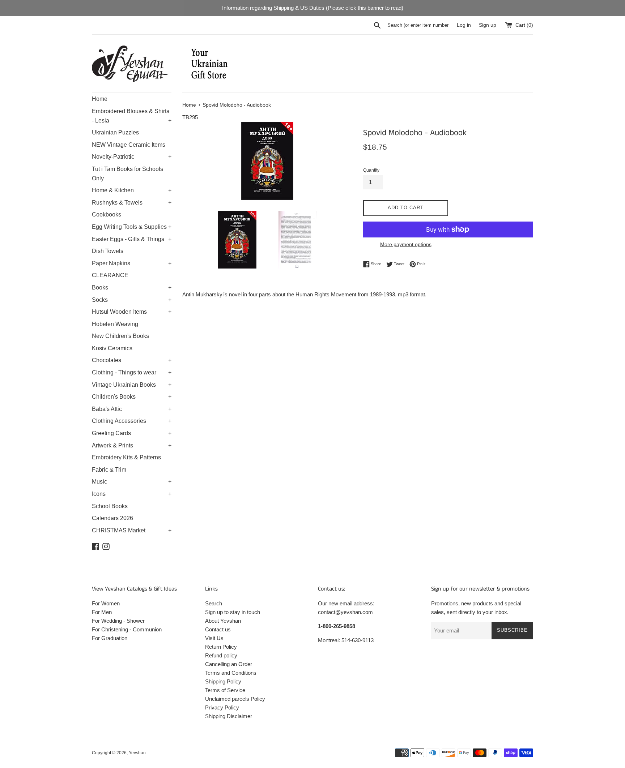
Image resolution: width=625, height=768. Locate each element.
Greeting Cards (131, 433)
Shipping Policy (223, 681)
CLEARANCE (110, 275)
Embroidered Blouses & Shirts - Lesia (131, 116)
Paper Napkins (131, 263)
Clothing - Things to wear (131, 372)
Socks (131, 300)
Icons (131, 494)
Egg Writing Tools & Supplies (131, 227)
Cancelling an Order (228, 664)
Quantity (371, 170)
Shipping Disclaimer (228, 716)
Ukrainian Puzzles (115, 132)
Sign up (487, 25)
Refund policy (221, 655)
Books (131, 287)
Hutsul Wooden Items (131, 312)
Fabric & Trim (109, 470)
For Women (106, 603)
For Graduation (109, 638)
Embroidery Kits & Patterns (126, 457)
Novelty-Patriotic (131, 157)
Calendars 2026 (112, 518)
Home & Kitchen (131, 190)
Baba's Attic (131, 409)
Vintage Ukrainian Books (131, 385)
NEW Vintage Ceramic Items (128, 145)
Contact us (218, 629)
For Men (102, 612)
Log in (464, 25)
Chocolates (131, 360)
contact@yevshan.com (345, 612)
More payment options (405, 244)
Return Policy (221, 647)
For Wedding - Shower (118, 621)
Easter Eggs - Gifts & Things (131, 239)
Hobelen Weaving (115, 324)
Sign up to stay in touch (232, 612)
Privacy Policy (222, 707)
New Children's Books (120, 336)
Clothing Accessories (131, 421)
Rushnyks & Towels (131, 202)
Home (99, 99)
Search (213, 603)
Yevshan (137, 752)
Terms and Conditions (230, 673)
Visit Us (214, 638)
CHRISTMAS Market (131, 530)
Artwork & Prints (131, 445)
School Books (110, 506)
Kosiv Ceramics (112, 348)
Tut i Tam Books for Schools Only (127, 173)
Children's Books (131, 397)
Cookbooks (106, 214)
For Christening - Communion (127, 629)
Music (131, 482)
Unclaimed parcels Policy (235, 699)
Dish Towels (107, 251)
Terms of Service (225, 690)
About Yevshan (223, 621)
